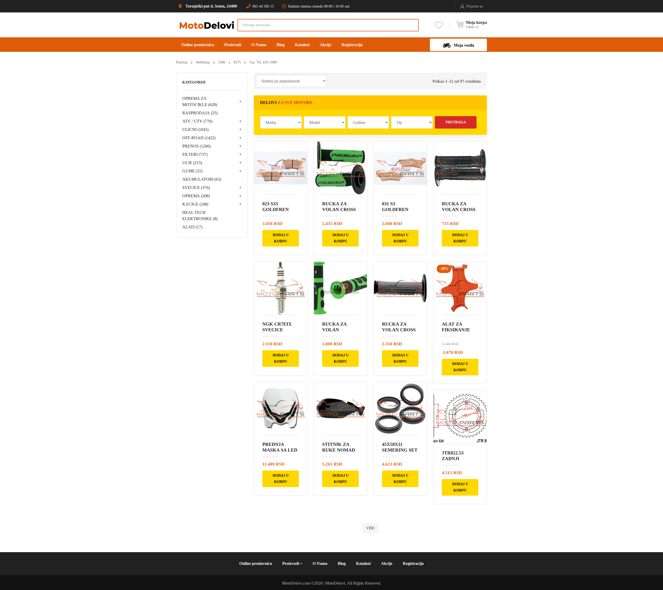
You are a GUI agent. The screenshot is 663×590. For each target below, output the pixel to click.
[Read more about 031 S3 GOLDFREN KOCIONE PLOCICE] (400, 167)
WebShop (203, 62)
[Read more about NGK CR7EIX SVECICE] (280, 288)
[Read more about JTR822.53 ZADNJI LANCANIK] (460, 417)
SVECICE (196, 187)
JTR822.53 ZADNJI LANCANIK (454, 458)
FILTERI (194, 154)
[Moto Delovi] (206, 24)
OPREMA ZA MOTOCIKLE (199, 101)
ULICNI (195, 129)
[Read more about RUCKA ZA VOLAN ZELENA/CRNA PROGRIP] (340, 288)
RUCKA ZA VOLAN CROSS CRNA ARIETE (458, 209)
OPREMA (196, 196)
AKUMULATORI (201, 179)
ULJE (192, 162)
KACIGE (195, 204)
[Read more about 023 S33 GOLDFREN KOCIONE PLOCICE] (280, 167)
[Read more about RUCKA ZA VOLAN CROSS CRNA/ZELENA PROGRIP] (340, 167)
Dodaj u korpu (281, 238)
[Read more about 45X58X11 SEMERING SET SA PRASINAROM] (400, 408)
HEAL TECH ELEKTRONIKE (200, 215)
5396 (221, 62)
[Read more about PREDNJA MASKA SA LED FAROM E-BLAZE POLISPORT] (280, 408)
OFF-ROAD (198, 138)
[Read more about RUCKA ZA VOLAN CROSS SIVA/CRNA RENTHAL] (400, 288)
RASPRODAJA (200, 113)
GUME (192, 171)
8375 (237, 62)
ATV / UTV (197, 121)
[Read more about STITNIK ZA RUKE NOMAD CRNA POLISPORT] (340, 408)
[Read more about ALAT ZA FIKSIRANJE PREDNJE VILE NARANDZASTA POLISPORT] (460, 288)
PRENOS (196, 146)
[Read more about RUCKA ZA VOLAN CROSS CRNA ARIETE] (460, 167)
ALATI (192, 227)
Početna (182, 62)
